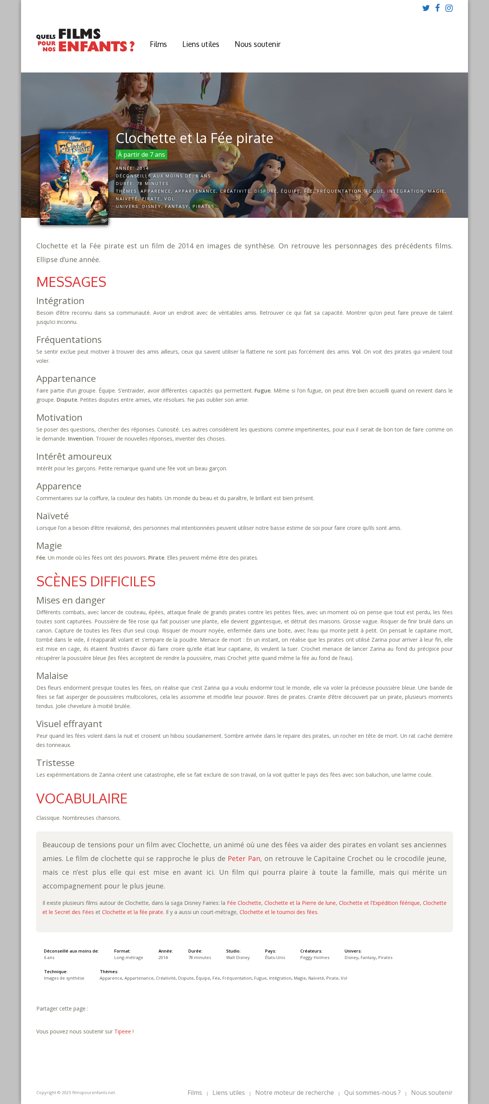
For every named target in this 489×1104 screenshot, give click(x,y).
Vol (169, 198)
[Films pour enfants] (85, 50)
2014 (143, 168)
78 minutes (152, 183)
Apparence (156, 191)
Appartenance (195, 191)
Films (158, 43)
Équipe (290, 191)
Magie (436, 191)
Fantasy (177, 206)
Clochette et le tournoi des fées (278, 912)
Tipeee (122, 1031)
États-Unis (275, 957)
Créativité (235, 191)
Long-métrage (128, 957)
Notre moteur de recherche (294, 1093)
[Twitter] (426, 7)
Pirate (151, 198)
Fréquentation (339, 191)
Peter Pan (244, 858)
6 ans (203, 176)
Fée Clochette (244, 902)
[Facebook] (437, 7)
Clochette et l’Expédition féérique (379, 902)
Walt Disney (238, 957)
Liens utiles (200, 43)
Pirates (203, 206)
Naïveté (127, 198)
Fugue (375, 191)
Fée (308, 191)
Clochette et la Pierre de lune (300, 902)
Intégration (405, 191)
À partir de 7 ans (141, 154)
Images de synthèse (64, 978)
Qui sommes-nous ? (372, 1093)
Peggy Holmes (314, 957)
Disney (151, 206)
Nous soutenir (258, 43)
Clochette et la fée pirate (132, 912)
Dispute (265, 191)
